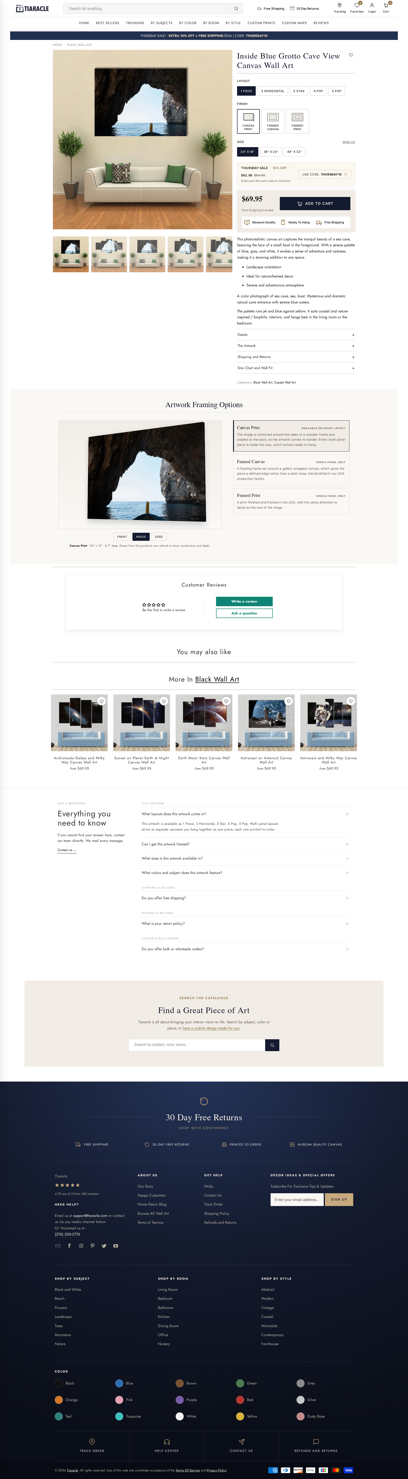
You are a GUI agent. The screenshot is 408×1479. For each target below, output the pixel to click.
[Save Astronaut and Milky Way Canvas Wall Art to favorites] (351, 701)
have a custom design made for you (211, 1028)
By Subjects (162, 23)
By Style (233, 23)
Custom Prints (261, 23)
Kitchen (164, 1316)
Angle (141, 536)
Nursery (164, 1344)
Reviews (321, 23)
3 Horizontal (273, 91)
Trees (59, 1326)
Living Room (168, 1289)
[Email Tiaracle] (58, 1246)
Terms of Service (150, 1222)
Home (84, 23)
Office (163, 1335)
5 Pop (336, 91)
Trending (135, 23)
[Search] (236, 8)
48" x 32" (294, 151)
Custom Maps (294, 23)
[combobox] (147, 8)
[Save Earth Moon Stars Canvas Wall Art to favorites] (226, 701)
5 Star (299, 91)
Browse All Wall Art (153, 1213)
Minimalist (269, 1326)
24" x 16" (248, 151)
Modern (267, 1298)
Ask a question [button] (244, 613)
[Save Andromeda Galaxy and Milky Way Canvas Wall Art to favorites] (101, 701)
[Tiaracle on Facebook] (69, 1246)
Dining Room (168, 1326)
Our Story (145, 1186)
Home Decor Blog (152, 1204)
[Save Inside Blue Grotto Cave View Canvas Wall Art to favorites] (351, 55)
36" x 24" (271, 151)
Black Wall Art (79, 45)
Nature (60, 1344)
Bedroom (165, 1298)
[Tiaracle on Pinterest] (92, 1246)
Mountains (63, 1335)
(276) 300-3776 (67, 1234)
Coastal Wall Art (285, 382)
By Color (188, 23)
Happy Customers (152, 1195)
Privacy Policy (216, 1470)
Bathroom (165, 1307)
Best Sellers (107, 23)
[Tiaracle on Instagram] (81, 1246)
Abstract (267, 1289)
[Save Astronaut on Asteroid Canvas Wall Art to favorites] (288, 701)
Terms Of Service (188, 1470)
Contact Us (212, 1195)
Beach (59, 1298)
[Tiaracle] (32, 8)
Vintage (267, 1307)
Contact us (67, 850)
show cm (349, 142)
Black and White (68, 1289)
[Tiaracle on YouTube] (116, 1246)
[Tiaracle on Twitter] (104, 1246)
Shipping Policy (216, 1213)
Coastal (267, 1316)
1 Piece (246, 91)
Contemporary (272, 1335)
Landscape (63, 1316)
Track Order (213, 1204)
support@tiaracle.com (90, 1215)
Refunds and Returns (220, 1222)
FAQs (208, 1186)
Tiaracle (72, 1470)
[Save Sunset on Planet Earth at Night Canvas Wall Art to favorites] (164, 701)
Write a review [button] (244, 601)
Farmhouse (269, 1344)
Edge (159, 536)
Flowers (61, 1307)
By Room (211, 23)
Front (122, 536)
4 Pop (318, 91)
